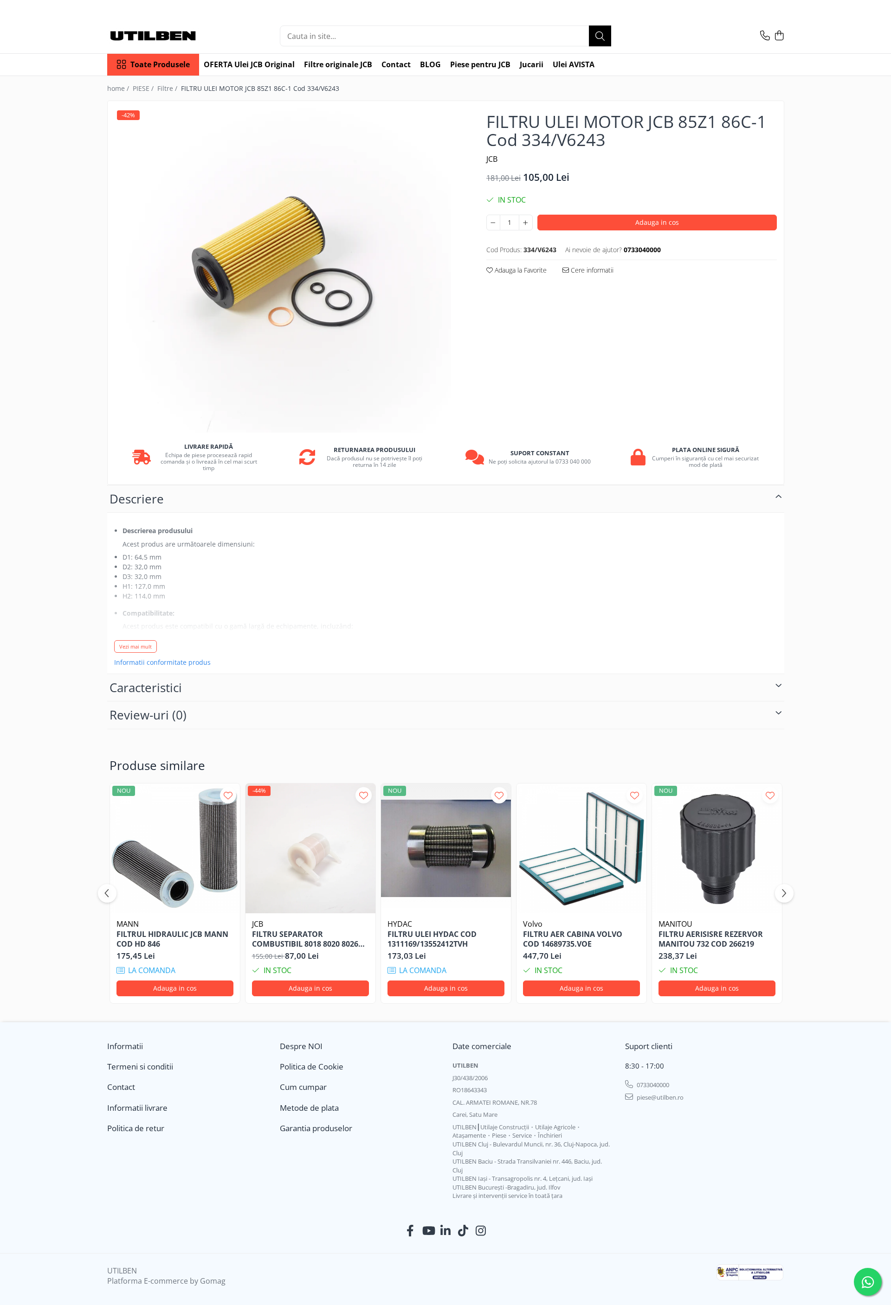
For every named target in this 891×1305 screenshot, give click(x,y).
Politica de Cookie (311, 1066)
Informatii (125, 1046)
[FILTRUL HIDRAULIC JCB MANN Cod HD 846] (175, 848)
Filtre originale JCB (338, 64)
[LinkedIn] (446, 1230)
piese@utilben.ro (659, 1097)
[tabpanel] (289, 270)
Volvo (532, 924)
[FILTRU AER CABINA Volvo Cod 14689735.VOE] (581, 848)
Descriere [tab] (137, 498)
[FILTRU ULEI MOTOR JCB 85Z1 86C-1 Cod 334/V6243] (289, 270)
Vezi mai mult (135, 646)
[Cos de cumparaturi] (779, 36)
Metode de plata (309, 1107)
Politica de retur (135, 1128)
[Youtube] (428, 1230)
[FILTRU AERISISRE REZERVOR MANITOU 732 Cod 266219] (717, 848)
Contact (396, 64)
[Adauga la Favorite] (228, 795)
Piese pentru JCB (480, 64)
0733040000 (652, 1085)
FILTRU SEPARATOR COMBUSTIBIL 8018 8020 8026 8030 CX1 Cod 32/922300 (305, 939)
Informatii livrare (137, 1107)
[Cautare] (600, 35)
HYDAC (399, 924)
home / (119, 88)
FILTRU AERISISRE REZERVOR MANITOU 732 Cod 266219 (711, 939)
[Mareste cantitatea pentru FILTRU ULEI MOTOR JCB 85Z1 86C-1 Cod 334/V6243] (526, 222)
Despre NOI (301, 1046)
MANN (127, 924)
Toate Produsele (160, 64)
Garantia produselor (316, 1128)
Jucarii (531, 64)
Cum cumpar (303, 1087)
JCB (491, 159)
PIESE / (144, 88)
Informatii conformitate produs (162, 662)
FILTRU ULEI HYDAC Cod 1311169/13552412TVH (432, 939)
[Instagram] (481, 1230)
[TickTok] (463, 1230)
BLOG (430, 64)
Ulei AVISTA (573, 64)
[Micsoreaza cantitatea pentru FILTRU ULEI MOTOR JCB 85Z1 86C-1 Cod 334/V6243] (493, 222)
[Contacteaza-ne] (765, 36)
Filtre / (168, 88)
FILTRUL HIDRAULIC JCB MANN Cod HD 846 (172, 939)
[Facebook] (410, 1230)
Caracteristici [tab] (146, 687)
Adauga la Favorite (520, 270)
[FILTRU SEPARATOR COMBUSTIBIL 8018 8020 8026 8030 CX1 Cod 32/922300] (310, 848)
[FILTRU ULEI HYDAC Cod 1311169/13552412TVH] (446, 848)
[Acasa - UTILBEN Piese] (153, 36)
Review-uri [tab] (148, 715)
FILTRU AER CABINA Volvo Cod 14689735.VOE (572, 939)
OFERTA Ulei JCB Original (249, 64)
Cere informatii (591, 270)
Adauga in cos (657, 222)
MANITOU (675, 924)
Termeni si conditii (140, 1066)
